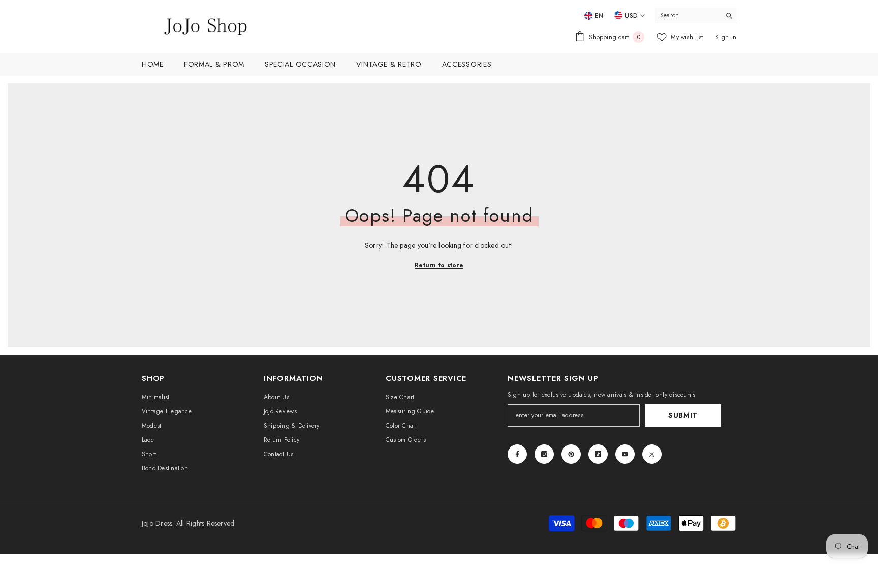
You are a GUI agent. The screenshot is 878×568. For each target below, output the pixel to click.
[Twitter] (652, 454)
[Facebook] (517, 454)
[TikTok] (598, 454)
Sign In (725, 37)
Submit (683, 415)
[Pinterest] (571, 454)
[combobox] (687, 15)
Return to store (439, 265)
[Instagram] (544, 454)
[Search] (695, 15)
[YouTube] (625, 454)
